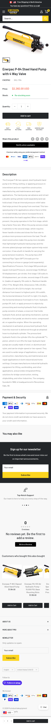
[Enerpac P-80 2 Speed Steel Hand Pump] (12, 572)
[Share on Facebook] (32, 139)
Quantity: (6, 106)
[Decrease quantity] (14, 106)
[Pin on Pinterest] (37, 139)
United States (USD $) (25, 670)
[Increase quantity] (27, 106)
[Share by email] (47, 139)
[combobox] (8, 713)
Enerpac (6, 80)
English (6, 670)
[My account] (41, 11)
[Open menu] (3, 12)
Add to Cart (12, 605)
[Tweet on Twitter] (42, 139)
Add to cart (25, 115)
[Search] (45, 18)
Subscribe (25, 475)
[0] (46, 11)
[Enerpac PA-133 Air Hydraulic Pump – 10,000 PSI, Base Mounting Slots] (33, 572)
